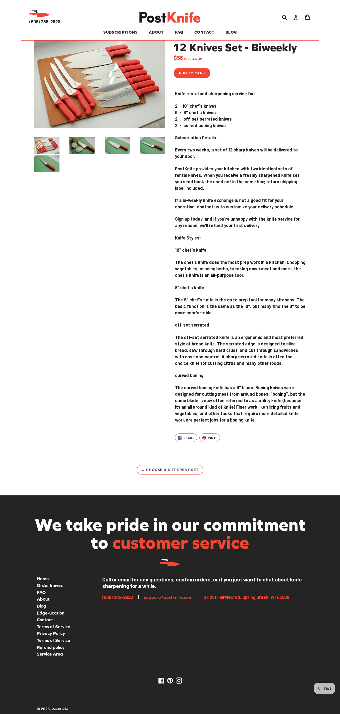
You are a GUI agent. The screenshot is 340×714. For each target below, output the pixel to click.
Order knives (50, 585)
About (156, 32)
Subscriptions (120, 32)
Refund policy (50, 647)
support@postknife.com (168, 597)
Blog (231, 32)
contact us (208, 206)
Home (43, 578)
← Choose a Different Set (170, 470)
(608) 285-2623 (44, 21)
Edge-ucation (50, 613)
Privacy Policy (51, 633)
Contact (204, 32)
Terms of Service (53, 626)
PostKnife (60, 709)
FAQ (179, 32)
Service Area (50, 654)
